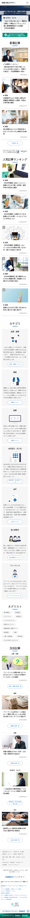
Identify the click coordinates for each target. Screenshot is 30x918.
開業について (15, 402)
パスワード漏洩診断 (5, 889)
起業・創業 (5, 857)
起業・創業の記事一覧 (15, 686)
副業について (15, 440)
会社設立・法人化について (15, 481)
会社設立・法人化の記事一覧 (15, 803)
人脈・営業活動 (8, 636)
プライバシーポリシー (13, 864)
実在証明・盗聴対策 (5, 893)
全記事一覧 (15, 143)
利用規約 (12, 862)
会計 (3, 859)
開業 (10, 857)
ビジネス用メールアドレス (11, 640)
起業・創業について (15, 364)
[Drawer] (27, 2)
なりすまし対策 (23, 897)
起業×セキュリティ (9, 624)
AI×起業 (22, 851)
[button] (2, 13)
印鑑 (15, 632)
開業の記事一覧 (15, 726)
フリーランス (7, 616)
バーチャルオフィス (9, 620)
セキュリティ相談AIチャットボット (8, 891)
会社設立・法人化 (20, 857)
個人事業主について (15, 557)
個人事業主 (7, 612)
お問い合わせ (5, 862)
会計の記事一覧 (15, 840)
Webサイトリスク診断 (16, 889)
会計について (15, 522)
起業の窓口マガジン (7, 851)
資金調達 (17, 612)
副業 (14, 857)
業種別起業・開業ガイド (10, 628)
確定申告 (18, 616)
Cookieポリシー (20, 862)
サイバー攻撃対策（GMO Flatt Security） (9, 897)
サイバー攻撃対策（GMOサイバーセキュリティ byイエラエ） (14, 895)
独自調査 (6, 632)
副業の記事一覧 (15, 763)
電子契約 (20, 636)
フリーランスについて (15, 595)
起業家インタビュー (7, 854)
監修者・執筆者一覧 (18, 854)
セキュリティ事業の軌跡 (6, 899)
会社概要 (4, 864)
